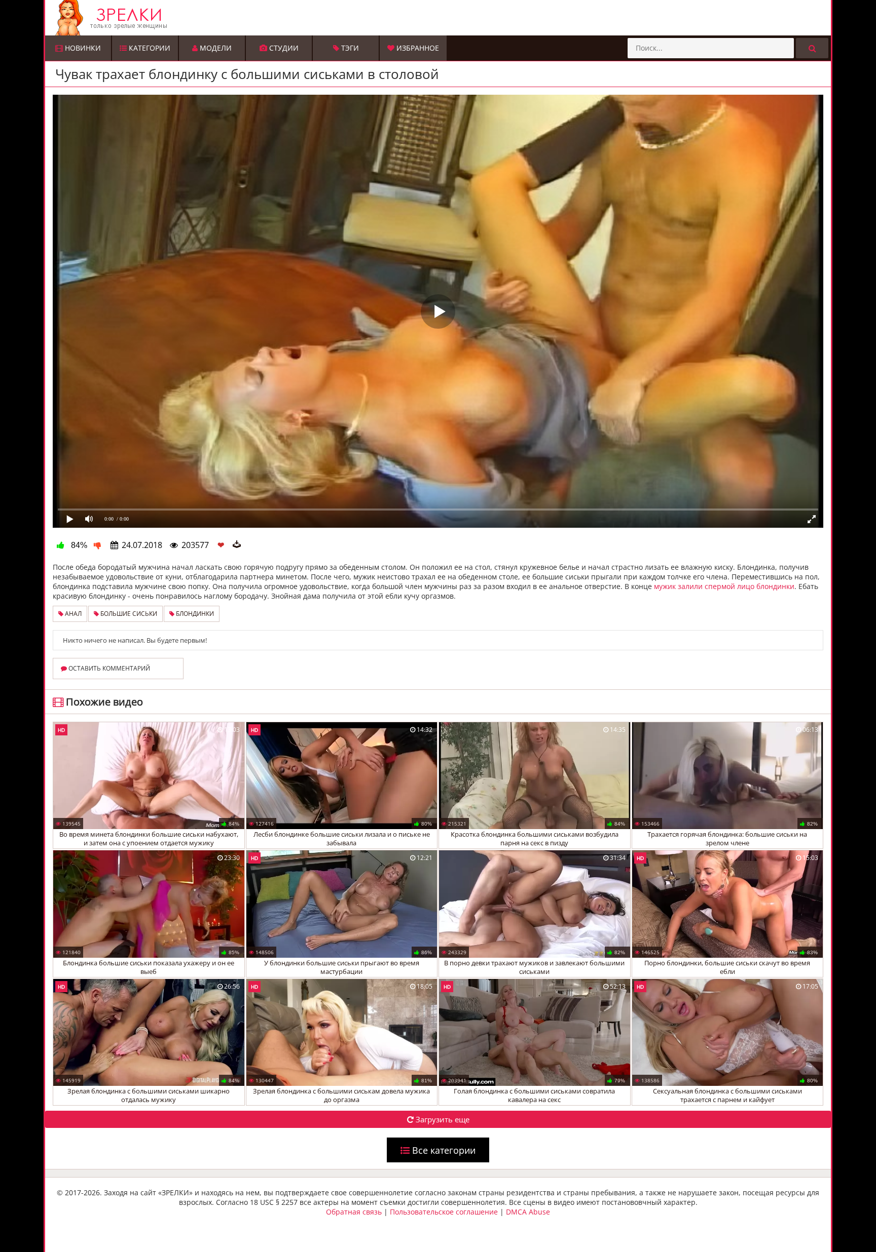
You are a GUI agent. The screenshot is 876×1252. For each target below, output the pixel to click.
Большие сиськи (128, 613)
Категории (148, 48)
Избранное (416, 48)
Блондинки (194, 613)
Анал (72, 613)
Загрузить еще (441, 1119)
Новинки (82, 48)
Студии (283, 48)
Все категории (443, 1150)
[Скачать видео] (237, 545)
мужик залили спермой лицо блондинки (724, 586)
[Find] (812, 48)
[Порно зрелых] (440, 17)
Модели (215, 48)
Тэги (349, 48)
